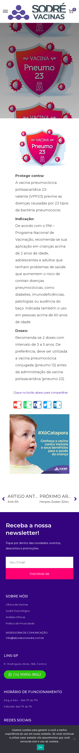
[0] (71, 11)
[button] (17, 404)
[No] (74, 739)
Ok (40, 747)
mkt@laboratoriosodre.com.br (25, 637)
